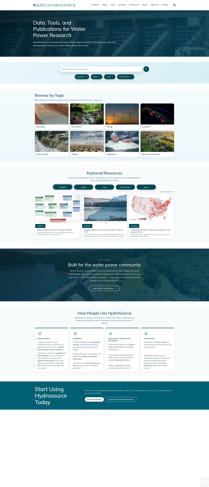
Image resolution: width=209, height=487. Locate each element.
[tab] (62, 187)
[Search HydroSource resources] (146, 69)
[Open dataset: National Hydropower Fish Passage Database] (57, 209)
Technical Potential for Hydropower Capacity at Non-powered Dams (151, 231)
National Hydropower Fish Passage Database (54, 230)
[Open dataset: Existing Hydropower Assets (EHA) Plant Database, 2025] (104, 209)
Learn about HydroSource (103, 288)
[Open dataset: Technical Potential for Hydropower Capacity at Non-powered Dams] (151, 209)
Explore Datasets (94, 399)
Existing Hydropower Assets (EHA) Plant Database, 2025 (104, 231)
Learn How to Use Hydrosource (121, 399)
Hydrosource (62, 5)
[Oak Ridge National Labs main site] (39, 6)
